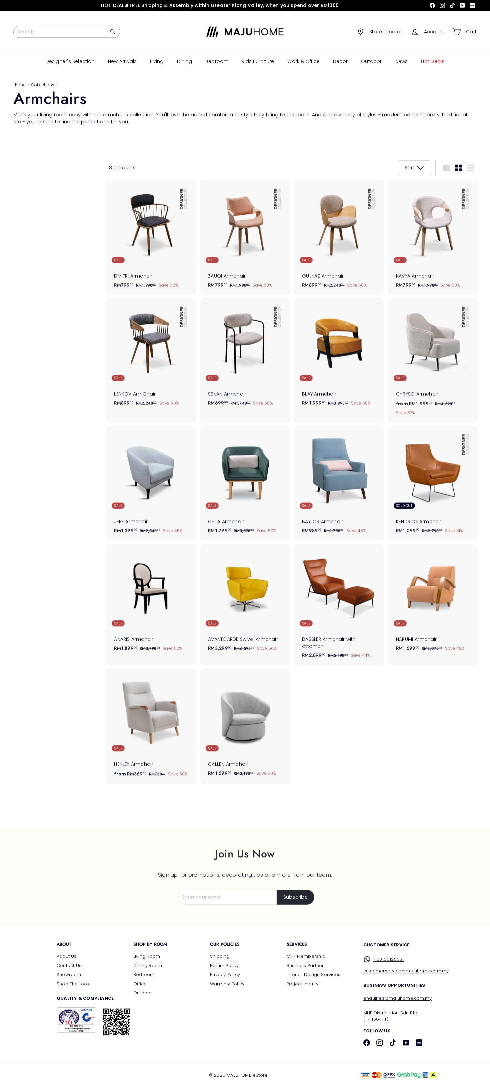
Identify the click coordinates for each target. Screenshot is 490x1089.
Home (19, 85)
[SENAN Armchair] (245, 355)
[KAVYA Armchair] (433, 237)
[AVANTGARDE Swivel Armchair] (245, 601)
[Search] (112, 32)
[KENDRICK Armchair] (433, 483)
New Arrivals (122, 61)
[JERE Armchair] (151, 483)
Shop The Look (73, 984)
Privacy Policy (225, 974)
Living (156, 61)
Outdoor (371, 61)
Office (140, 984)
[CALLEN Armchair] (245, 725)
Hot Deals (432, 61)
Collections (42, 85)
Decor (340, 61)
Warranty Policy (227, 984)
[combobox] (66, 32)
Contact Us (69, 965)
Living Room (146, 956)
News (401, 61)
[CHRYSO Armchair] (433, 360)
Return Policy (224, 965)
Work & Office (303, 61)
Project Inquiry (302, 984)
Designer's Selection (70, 61)
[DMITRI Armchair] (151, 237)
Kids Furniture (258, 61)
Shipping (220, 956)
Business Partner (305, 965)
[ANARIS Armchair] (151, 601)
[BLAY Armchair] (339, 355)
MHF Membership (306, 956)
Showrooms (70, 974)
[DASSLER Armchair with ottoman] (339, 604)
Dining (184, 61)
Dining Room (147, 965)
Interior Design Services (313, 974)
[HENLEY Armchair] (151, 726)
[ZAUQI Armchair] (245, 237)
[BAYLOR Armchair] (339, 483)
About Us (67, 956)
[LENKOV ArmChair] (151, 355)
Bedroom (216, 61)
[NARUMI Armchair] (433, 601)
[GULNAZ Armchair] (339, 237)
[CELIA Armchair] (245, 483)
